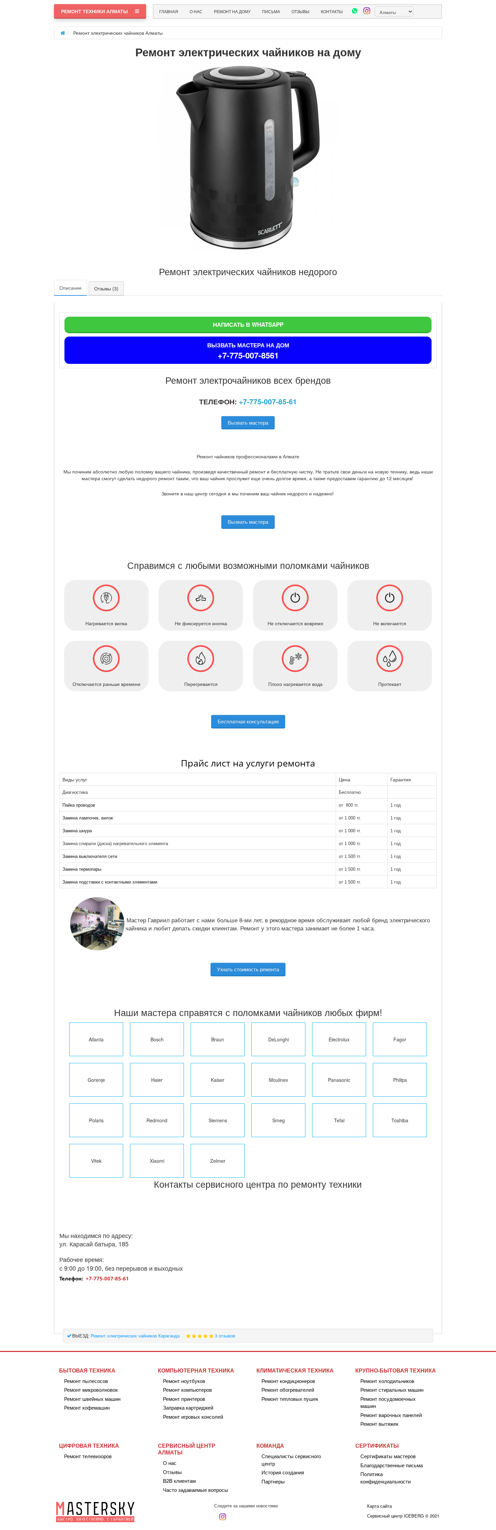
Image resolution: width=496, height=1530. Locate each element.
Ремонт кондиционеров (288, 1380)
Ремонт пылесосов (86, 1380)
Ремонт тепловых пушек (289, 1398)
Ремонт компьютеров (187, 1389)
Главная (168, 11)
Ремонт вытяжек (379, 1423)
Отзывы (300, 11)
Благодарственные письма (391, 1465)
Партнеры (273, 1481)
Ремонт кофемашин (87, 1407)
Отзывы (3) (106, 288)
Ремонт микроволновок (91, 1389)
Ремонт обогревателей (287, 1389)
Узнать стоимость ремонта (248, 969)
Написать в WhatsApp (248, 324)
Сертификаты (377, 1445)
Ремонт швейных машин (92, 1398)
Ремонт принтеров (184, 1398)
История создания (282, 1472)
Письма (271, 11)
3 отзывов (225, 1335)
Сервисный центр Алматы (186, 1449)
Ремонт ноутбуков (184, 1380)
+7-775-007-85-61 (268, 401)
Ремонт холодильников (387, 1380)
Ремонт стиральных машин (391, 1389)
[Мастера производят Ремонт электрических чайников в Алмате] (248, 157)
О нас (196, 11)
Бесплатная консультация (248, 721)
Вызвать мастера (248, 422)
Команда (270, 1445)
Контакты (332, 11)
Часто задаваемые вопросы (195, 1489)
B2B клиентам (179, 1480)
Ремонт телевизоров (88, 1456)
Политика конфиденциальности (385, 1477)
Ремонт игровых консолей (193, 1416)
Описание (70, 287)
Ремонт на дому (232, 11)
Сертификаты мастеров (388, 1456)
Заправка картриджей (188, 1407)
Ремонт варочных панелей (391, 1414)
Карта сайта (379, 1506)
